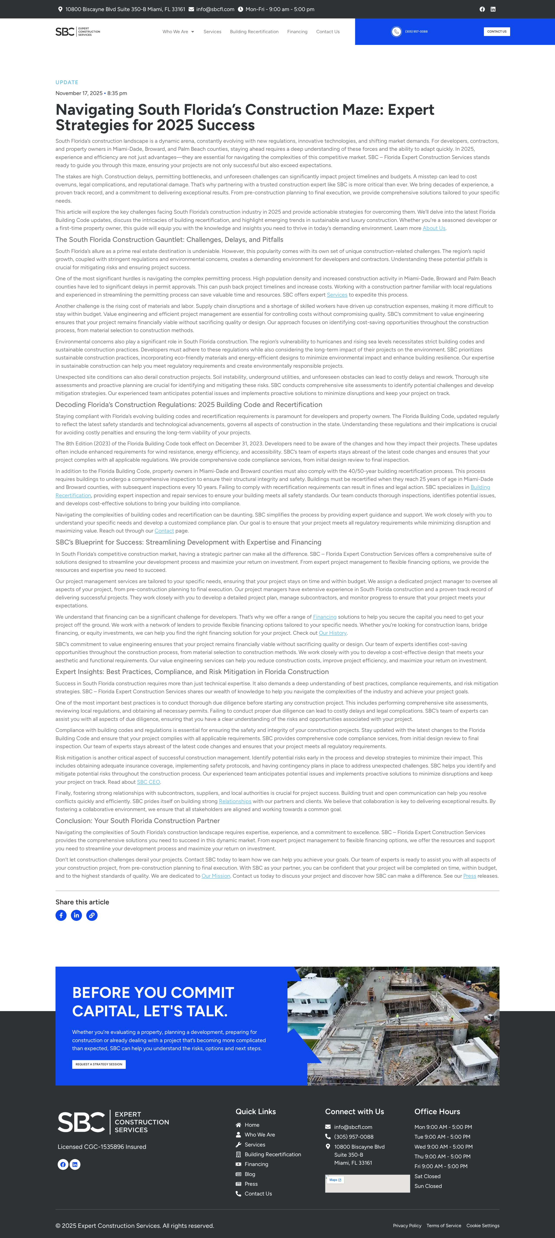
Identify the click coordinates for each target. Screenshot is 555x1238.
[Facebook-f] (61, 915)
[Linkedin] (493, 9)
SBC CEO (148, 782)
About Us (434, 228)
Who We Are (175, 31)
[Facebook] (482, 9)
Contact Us (328, 31)
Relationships (235, 801)
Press (469, 875)
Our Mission (216, 875)
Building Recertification (254, 31)
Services (212, 31)
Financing (297, 31)
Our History (333, 633)
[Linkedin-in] (76, 915)
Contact (164, 530)
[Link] (91, 915)
